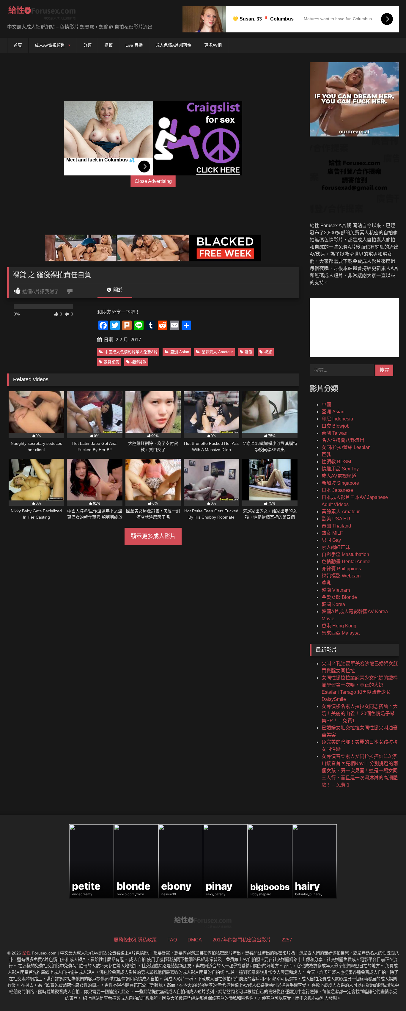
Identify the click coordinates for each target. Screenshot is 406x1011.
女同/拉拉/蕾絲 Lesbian (346, 447)
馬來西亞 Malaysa (341, 632)
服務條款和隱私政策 (135, 939)
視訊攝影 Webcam (341, 575)
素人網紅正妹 (336, 547)
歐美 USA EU (336, 518)
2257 (286, 939)
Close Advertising (153, 181)
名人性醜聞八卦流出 (343, 440)
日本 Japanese (337, 490)
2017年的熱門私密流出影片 (242, 939)
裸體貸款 (139, 362)
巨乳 (326, 454)
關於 (117, 289)
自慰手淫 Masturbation (345, 554)
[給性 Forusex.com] (42, 14)
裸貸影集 (111, 362)
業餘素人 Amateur (217, 352)
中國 (326, 404)
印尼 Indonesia (337, 418)
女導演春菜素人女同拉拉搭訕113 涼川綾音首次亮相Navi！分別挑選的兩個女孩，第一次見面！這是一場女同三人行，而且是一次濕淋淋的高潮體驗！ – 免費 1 (360, 770)
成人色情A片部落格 (173, 45)
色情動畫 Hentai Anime (346, 561)
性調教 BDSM (336, 461)
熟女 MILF (332, 533)
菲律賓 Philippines (341, 568)
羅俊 (248, 352)
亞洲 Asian (179, 352)
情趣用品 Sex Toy (340, 468)
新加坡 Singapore (340, 483)
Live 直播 (134, 45)
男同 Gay (331, 540)
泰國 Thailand (336, 525)
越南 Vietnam (336, 590)
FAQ (172, 939)
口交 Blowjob (336, 425)
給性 (26, 953)
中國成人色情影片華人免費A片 (131, 352)
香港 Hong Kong (339, 625)
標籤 (108, 45)
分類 (87, 45)
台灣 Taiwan (334, 433)
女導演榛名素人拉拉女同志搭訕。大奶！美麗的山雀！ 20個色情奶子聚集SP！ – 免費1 (360, 713)
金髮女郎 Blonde (339, 597)
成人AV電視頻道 (50, 45)
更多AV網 (213, 45)
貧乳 (326, 582)
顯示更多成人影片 (153, 536)
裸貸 (268, 352)
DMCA (195, 939)
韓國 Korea (333, 604)
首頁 (18, 45)
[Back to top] (387, 993)
